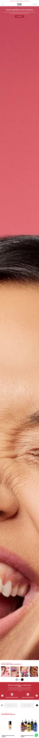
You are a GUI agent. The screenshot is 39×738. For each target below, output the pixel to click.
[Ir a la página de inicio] (19, 4)
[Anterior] (16, 679)
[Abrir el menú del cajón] (2, 4)
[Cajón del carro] (36, 4)
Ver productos (19, 16)
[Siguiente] (22, 679)
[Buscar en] (33, 4)
